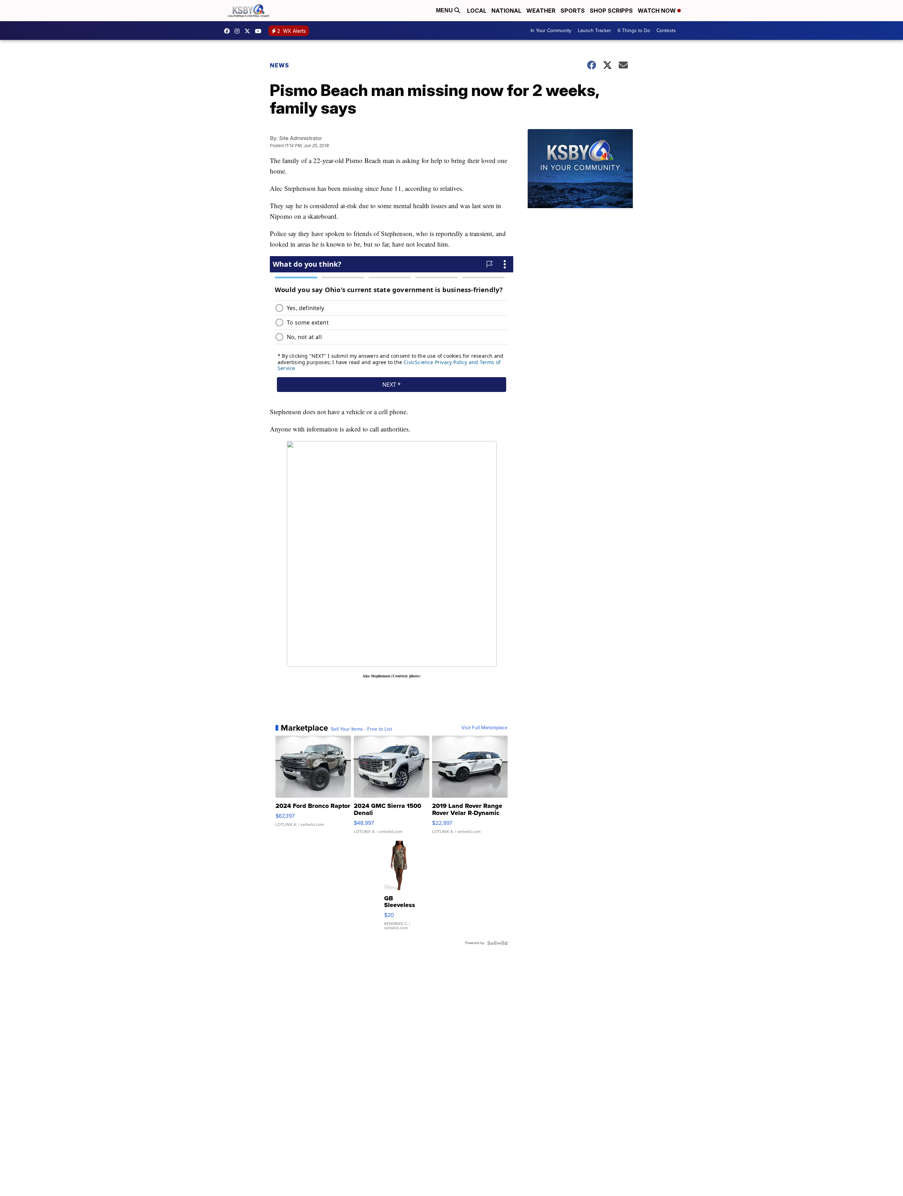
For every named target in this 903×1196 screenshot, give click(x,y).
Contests (666, 30)
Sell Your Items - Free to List (361, 729)
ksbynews (228, 31)
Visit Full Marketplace (484, 727)
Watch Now (657, 10)
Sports (572, 10)
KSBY (249, 31)
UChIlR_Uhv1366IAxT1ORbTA (260, 31)
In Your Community (551, 30)
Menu (445, 10)
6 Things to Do (634, 30)
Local (476, 10)
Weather (541, 10)
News (279, 65)
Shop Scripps (611, 10)
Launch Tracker (594, 30)
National (506, 10)
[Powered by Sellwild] (497, 943)
